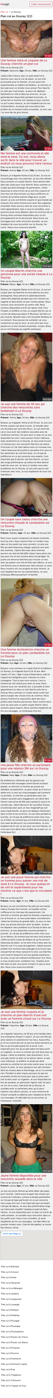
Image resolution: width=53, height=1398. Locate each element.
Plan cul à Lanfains (10, 1293)
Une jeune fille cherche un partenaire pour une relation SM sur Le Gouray (25, 766)
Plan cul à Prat (8, 1369)
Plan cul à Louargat (10, 1304)
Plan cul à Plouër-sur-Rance (14, 1342)
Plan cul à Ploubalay (10, 1326)
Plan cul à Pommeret (11, 1358)
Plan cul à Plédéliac (10, 1315)
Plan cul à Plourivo (10, 1353)
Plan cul (4, 12)
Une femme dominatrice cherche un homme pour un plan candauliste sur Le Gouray (25, 653)
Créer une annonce (41, 4)
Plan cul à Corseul (9, 1272)
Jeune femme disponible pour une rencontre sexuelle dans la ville (23, 1177)
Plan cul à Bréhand (10, 1266)
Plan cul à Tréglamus (11, 1375)
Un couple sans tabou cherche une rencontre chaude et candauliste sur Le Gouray (25, 523)
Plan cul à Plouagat (10, 1320)
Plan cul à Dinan (8, 1277)
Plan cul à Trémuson (11, 1380)
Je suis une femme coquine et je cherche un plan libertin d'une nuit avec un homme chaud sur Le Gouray (26, 1015)
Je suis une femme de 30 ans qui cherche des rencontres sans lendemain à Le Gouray (23, 407)
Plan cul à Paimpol (10, 1310)
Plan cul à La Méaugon (12, 1288)
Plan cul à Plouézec (10, 1348)
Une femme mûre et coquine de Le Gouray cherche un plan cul (24, 62)
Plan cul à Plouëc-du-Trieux (14, 1337)
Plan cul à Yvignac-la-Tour (13, 1385)
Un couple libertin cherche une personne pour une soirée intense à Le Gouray (26, 274)
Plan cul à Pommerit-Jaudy (14, 1364)
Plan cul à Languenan (11, 1299)
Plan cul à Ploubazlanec (12, 1331)
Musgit (5, 4)
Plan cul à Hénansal (10, 1283)
